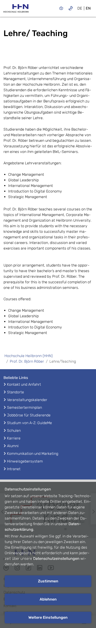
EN (88, 8)
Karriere (14, 438)
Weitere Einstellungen (48, 617)
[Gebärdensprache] (70, 8)
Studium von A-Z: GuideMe (29, 423)
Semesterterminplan (24, 407)
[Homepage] (15, 9)
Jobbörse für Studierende (29, 415)
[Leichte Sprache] (61, 8)
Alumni (13, 446)
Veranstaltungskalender (27, 400)
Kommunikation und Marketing (32, 453)
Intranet (14, 469)
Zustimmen (48, 581)
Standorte (15, 392)
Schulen (14, 430)
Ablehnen (48, 599)
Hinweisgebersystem (25, 461)
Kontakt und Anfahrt (24, 384)
